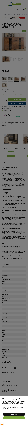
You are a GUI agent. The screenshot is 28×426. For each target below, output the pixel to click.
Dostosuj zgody (14, 414)
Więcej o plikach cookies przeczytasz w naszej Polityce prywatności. (12, 410)
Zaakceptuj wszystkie (14, 418)
